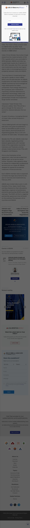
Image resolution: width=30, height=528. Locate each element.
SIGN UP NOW (15, 24)
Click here (15, 28)
